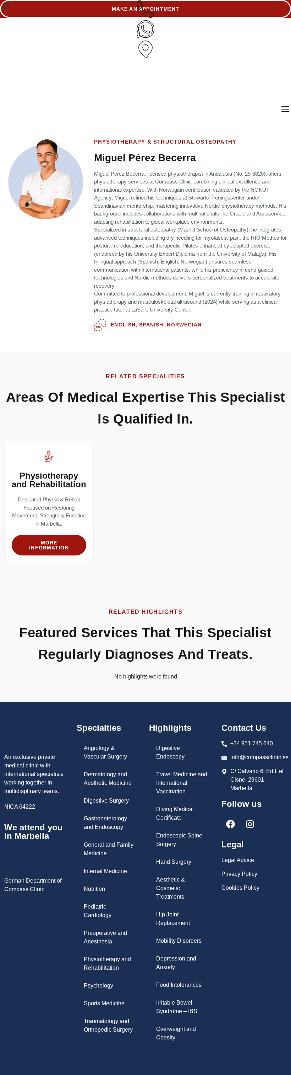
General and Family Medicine (108, 849)
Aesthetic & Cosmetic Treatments (170, 888)
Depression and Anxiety (176, 963)
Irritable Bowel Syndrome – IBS (176, 1007)
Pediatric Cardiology (97, 911)
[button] (6, 6)
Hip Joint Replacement (173, 918)
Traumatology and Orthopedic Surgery (108, 1025)
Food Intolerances (179, 985)
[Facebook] (230, 824)
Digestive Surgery (106, 801)
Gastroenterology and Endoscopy (105, 822)
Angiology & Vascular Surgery (105, 752)
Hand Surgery (173, 862)
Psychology (98, 986)
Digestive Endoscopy (170, 752)
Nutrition (94, 889)
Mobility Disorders (179, 941)
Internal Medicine (105, 871)
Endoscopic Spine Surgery (179, 839)
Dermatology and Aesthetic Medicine (108, 778)
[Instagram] (250, 824)
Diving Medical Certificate (175, 813)
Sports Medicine (104, 1003)
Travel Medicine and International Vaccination (181, 782)
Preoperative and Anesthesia (105, 937)
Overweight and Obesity (176, 1033)
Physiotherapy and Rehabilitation (107, 963)
